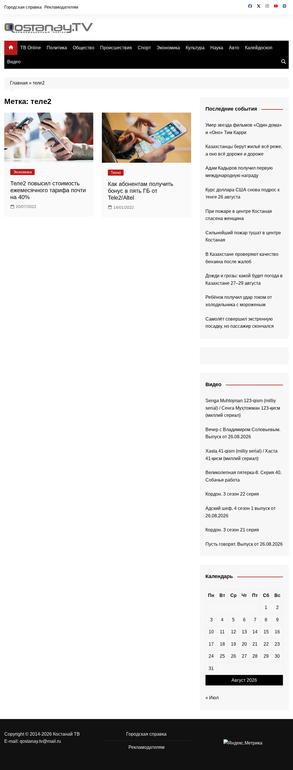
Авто (234, 47)
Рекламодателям (61, 7)
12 (233, 631)
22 (266, 644)
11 (222, 631)
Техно (116, 172)
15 (266, 631)
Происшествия (116, 47)
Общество (83, 47)
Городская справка (22, 7)
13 (244, 631)
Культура (195, 47)
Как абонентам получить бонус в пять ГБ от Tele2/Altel (140, 191)
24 (211, 656)
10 (211, 631)
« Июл (212, 697)
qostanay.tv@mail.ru (40, 741)
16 (277, 631)
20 (244, 644)
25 (222, 656)
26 (233, 656)
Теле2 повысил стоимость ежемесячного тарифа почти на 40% (48, 190)
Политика (57, 47)
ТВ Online (30, 47)
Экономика (168, 47)
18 (222, 644)
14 (255, 631)
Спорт (144, 47)
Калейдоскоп (258, 47)
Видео (14, 61)
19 (233, 644)
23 (277, 644)
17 (211, 644)
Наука (216, 47)
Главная (19, 82)
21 (255, 644)
